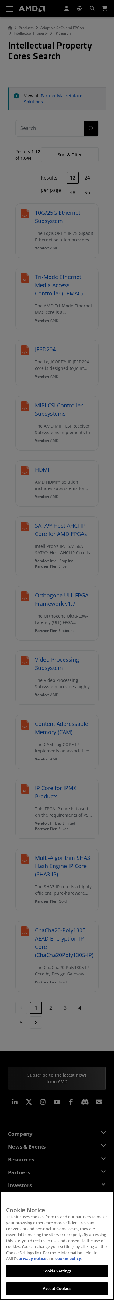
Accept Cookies (57, 1288)
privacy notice (33, 1258)
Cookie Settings (57, 1271)
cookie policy (68, 1258)
